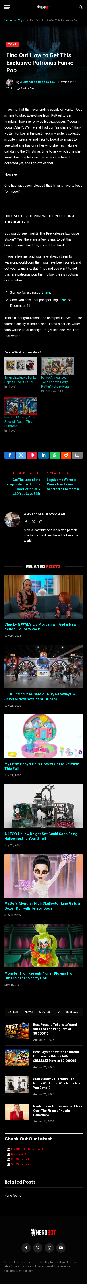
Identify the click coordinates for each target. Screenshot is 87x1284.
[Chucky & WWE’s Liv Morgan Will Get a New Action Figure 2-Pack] (43, 597)
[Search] (80, 7)
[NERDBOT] (43, 7)
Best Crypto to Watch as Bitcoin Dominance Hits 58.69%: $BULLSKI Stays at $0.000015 (56, 1056)
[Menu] (7, 7)
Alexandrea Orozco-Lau (37, 82)
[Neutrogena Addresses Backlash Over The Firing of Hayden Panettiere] (17, 1112)
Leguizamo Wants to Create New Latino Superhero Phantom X (63, 484)
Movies (44, 1012)
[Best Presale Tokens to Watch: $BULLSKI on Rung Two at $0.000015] (17, 1030)
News (29, 1012)
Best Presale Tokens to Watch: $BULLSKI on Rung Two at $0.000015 (56, 1029)
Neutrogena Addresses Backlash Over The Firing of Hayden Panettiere (57, 1110)
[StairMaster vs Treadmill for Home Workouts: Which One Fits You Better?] (17, 1084)
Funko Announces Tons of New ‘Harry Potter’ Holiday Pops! (55, 382)
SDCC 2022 (20, 1164)
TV (58, 1012)
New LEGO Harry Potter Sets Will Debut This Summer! (20, 421)
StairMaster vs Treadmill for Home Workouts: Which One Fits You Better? (57, 1083)
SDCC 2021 (20, 1159)
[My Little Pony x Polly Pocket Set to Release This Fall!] (43, 736)
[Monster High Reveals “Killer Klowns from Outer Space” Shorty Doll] (43, 945)
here (47, 292)
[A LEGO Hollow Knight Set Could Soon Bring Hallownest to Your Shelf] (43, 806)
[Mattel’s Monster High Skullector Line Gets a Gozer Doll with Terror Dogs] (43, 876)
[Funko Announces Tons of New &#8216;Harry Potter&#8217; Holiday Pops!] (57, 366)
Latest (13, 1012)
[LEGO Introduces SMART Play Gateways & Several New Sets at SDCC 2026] (43, 666)
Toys (12, 44)
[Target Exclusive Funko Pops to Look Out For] (20, 366)
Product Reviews (27, 1149)
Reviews (72, 1012)
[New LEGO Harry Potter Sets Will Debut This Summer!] (20, 406)
